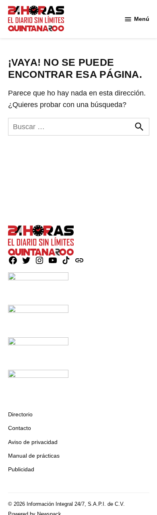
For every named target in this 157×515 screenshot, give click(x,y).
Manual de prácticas (34, 455)
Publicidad (21, 469)
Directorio (20, 414)
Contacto (19, 428)
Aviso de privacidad (33, 442)
